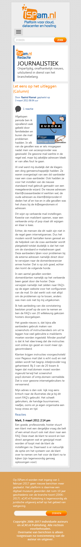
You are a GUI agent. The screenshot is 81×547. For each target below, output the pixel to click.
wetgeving (19, 506)
